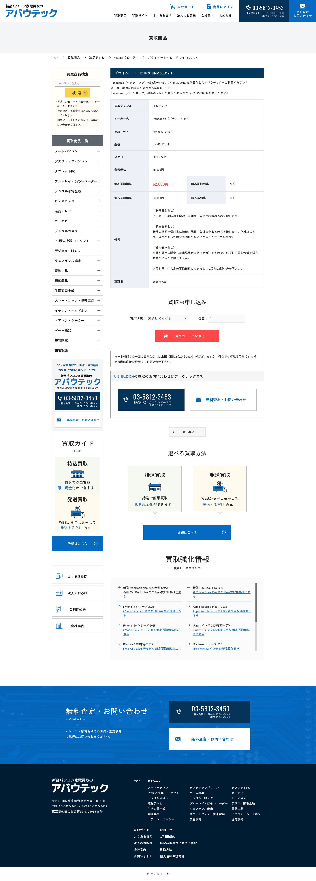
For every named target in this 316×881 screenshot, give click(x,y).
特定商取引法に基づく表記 (178, 843)
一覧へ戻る (187, 432)
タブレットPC (241, 787)
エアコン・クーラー (161, 819)
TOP (55, 57)
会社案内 (207, 15)
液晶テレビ (97, 57)
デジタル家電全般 (243, 803)
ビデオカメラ (240, 798)
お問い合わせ (143, 856)
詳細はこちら (77, 543)
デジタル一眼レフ (201, 798)
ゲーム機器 (197, 793)
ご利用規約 (167, 836)
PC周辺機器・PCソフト (163, 793)
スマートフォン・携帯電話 (207, 814)
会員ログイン (223, 6)
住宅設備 (237, 819)
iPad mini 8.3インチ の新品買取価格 (216, 648)
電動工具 (237, 808)
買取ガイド (140, 15)
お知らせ (225, 15)
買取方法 (166, 849)
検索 (77, 92)
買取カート (186, 6)
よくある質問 (162, 15)
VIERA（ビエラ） (126, 57)
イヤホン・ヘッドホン (246, 814)
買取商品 (120, 15)
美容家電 (195, 819)
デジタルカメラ (158, 798)
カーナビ (237, 793)
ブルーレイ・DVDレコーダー (209, 803)
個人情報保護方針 (172, 856)
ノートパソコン (158, 787)
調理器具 (153, 814)
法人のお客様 (186, 15)
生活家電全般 (156, 808)
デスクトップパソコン (204, 787)
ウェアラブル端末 (201, 808)
